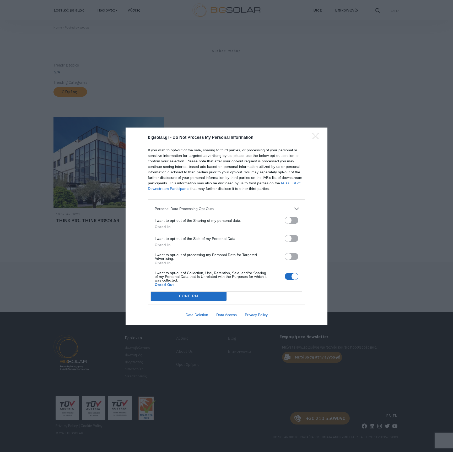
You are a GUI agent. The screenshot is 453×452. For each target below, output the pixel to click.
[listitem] (226, 209)
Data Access (226, 315)
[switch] (291, 220)
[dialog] (226, 226)
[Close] (317, 138)
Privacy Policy (256, 315)
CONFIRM (188, 296)
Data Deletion (197, 315)
